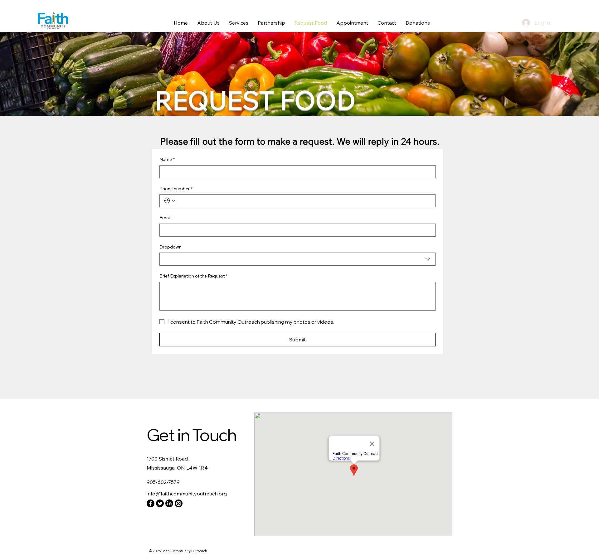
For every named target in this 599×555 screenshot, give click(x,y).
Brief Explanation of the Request (193, 276)
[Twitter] (160, 503)
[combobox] (297, 259)
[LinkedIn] (169, 503)
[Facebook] (150, 503)
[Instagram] (179, 503)
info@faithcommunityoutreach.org (187, 493)
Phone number (175, 188)
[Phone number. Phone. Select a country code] (169, 201)
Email (165, 217)
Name (167, 159)
